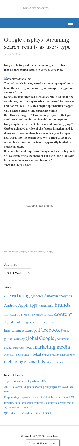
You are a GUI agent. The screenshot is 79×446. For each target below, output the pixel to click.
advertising (17, 295)
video (49, 362)
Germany (19, 339)
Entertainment (14, 330)
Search (7, 251)
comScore (48, 315)
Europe (31, 330)
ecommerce (37, 321)
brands (62, 304)
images (8, 347)
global (31, 337)
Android (10, 305)
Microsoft (9, 354)
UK (55, 251)
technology (15, 361)
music (19, 354)
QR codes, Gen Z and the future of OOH (27, 413)
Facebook (49, 329)
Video (30, 251)
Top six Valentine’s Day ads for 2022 (25, 381)
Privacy (28, 354)
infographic (19, 347)
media (63, 346)
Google (48, 251)
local (29, 347)
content (63, 314)
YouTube (58, 362)
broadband (38, 251)
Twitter (32, 361)
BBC (51, 305)
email (51, 322)
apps (34, 305)
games (8, 338)
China (25, 315)
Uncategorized (19, 251)
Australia (43, 305)
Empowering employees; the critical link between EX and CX (39, 397)
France (65, 330)
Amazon (51, 295)
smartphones (67, 354)
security (54, 354)
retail (37, 354)
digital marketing (16, 322)
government (62, 339)
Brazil (7, 315)
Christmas (36, 314)
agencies (37, 295)
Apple (23, 305)
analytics (65, 295)
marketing (44, 346)
